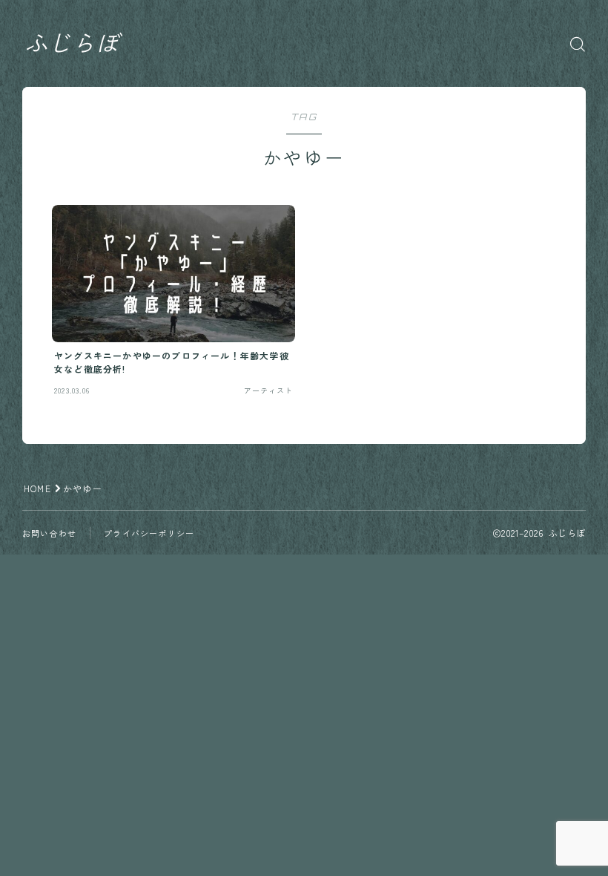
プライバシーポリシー (149, 533)
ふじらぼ (71, 43)
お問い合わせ (49, 533)
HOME (37, 488)
